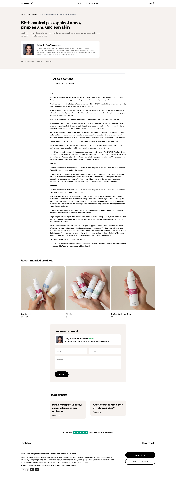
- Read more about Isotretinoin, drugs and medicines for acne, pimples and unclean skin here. (84, 141)
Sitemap (23, 465)
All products (140, 455)
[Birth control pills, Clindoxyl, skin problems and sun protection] (68, 410)
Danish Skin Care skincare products (99, 97)
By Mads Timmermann (68, 465)
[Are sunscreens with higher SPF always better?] (108, 408)
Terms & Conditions (34, 465)
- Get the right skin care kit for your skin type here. (68, 239)
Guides (34, 14)
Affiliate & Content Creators (51, 465)
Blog (28, 14)
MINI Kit (69, 314)
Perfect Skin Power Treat (121, 314)
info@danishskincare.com (102, 341)
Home (23, 14)
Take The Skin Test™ (140, 462)
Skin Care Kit (26, 314)
